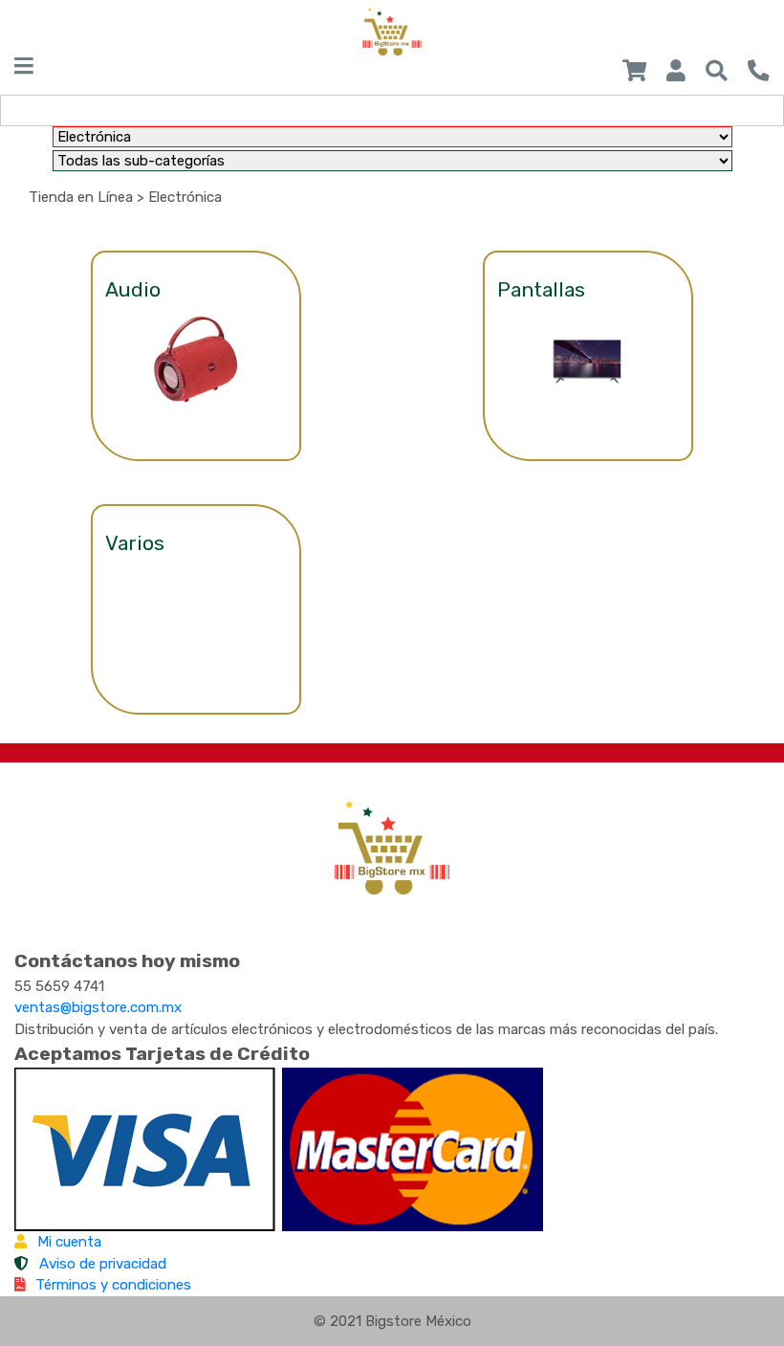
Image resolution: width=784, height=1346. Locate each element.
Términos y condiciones (113, 1284)
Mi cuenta (69, 1241)
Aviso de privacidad (102, 1263)
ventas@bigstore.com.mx (98, 1007)
